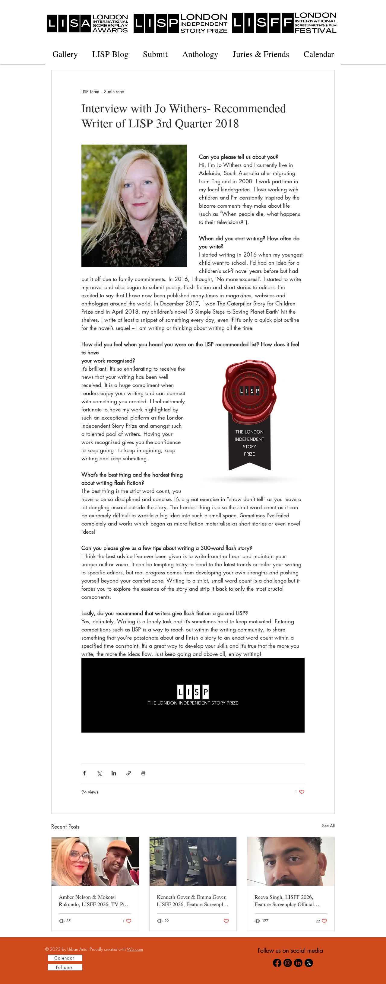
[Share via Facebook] (84, 773)
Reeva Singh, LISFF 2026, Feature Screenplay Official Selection (284, 900)
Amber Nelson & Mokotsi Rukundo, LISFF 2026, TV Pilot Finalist (94, 900)
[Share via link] (128, 773)
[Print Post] (143, 773)
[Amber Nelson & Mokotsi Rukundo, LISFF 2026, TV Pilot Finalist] (95, 861)
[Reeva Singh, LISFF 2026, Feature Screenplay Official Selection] (290, 861)
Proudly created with (108, 949)
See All (328, 826)
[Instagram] (287, 963)
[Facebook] (277, 963)
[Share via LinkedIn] (114, 773)
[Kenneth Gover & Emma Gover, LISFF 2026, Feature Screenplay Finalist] (193, 861)
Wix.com (135, 949)
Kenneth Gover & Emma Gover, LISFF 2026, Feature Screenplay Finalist (192, 900)
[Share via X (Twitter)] (99, 773)
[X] (309, 963)
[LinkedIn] (298, 963)
